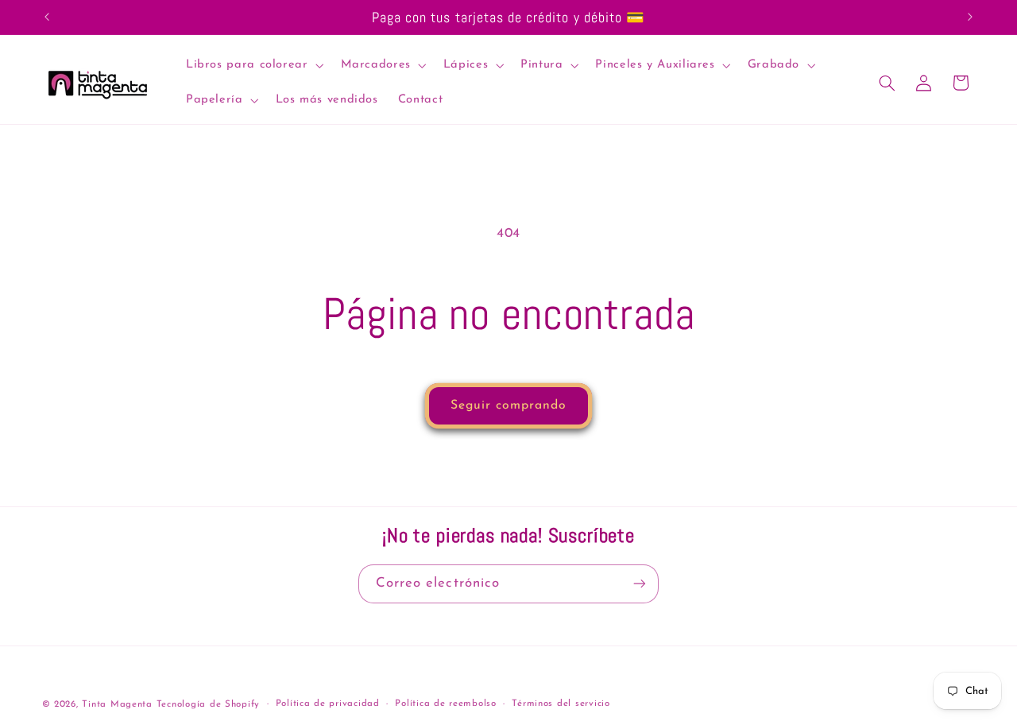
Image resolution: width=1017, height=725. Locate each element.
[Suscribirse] (639, 583)
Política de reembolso (445, 703)
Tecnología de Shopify (208, 704)
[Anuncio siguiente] (970, 17)
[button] (253, 65)
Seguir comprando (508, 405)
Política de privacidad (328, 703)
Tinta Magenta (117, 704)
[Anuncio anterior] (46, 17)
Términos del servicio (560, 703)
